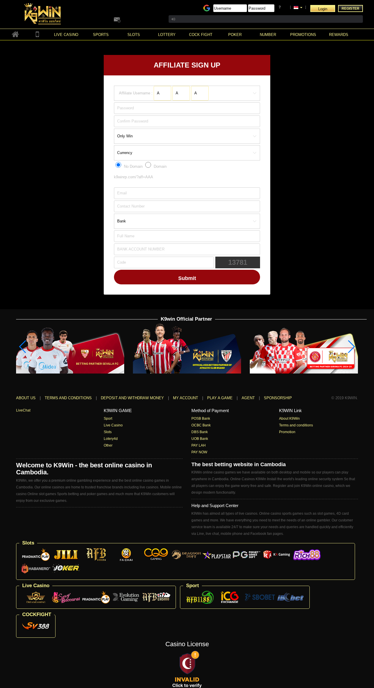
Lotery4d (111, 439)
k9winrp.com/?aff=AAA (133, 177)
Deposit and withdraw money (132, 398)
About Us (26, 398)
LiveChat (23, 410)
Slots (108, 432)
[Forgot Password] (281, 7)
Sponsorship (278, 398)
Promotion (287, 432)
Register (350, 8)
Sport (108, 418)
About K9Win (289, 418)
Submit (187, 278)
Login (322, 9)
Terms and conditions (68, 398)
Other (108, 445)
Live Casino (113, 425)
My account (185, 398)
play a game (220, 398)
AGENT (249, 398)
